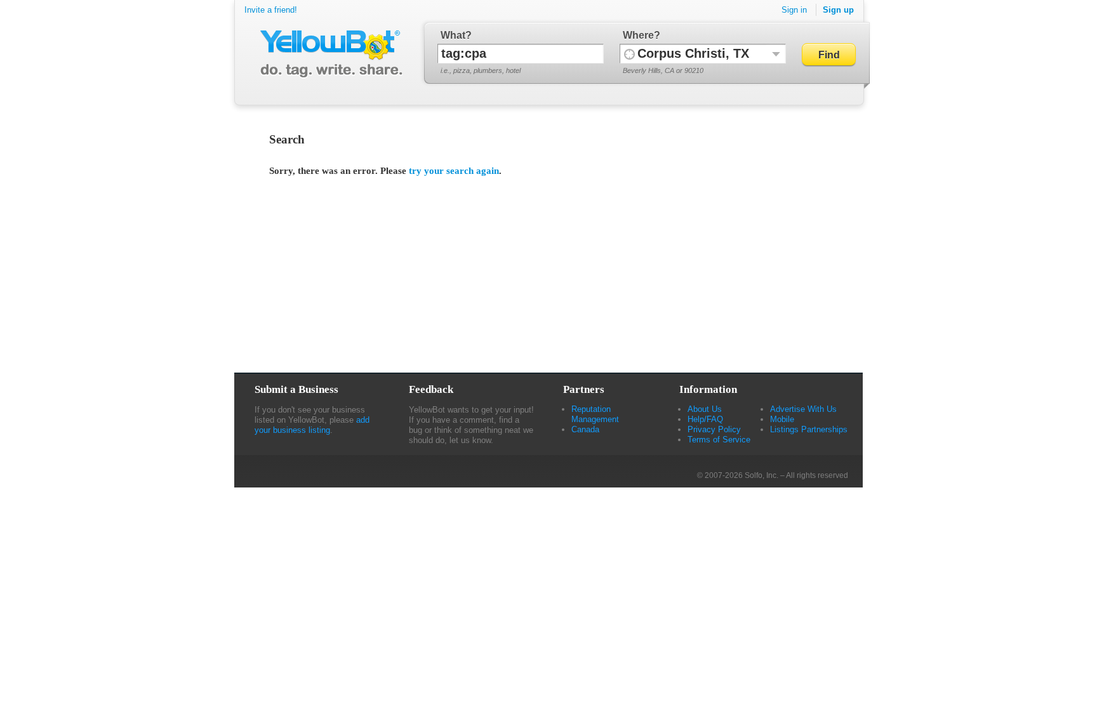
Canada (585, 429)
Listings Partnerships (809, 429)
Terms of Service (719, 439)
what (453, 35)
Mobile (782, 419)
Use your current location (629, 54)
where (638, 35)
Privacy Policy (714, 429)
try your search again (454, 171)
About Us (705, 409)
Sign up (838, 10)
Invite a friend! (270, 10)
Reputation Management (595, 414)
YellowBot (328, 54)
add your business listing (312, 425)
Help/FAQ (705, 419)
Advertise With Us (803, 409)
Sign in (794, 10)
